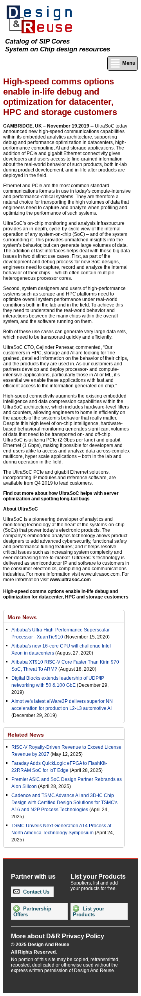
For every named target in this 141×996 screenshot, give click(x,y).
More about (57, 936)
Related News (25, 734)
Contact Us (35, 892)
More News (22, 617)
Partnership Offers (32, 912)
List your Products (88, 912)
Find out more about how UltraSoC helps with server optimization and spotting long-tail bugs (61, 496)
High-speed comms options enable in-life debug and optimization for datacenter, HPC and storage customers (65, 594)
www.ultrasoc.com (70, 579)
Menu (128, 63)
